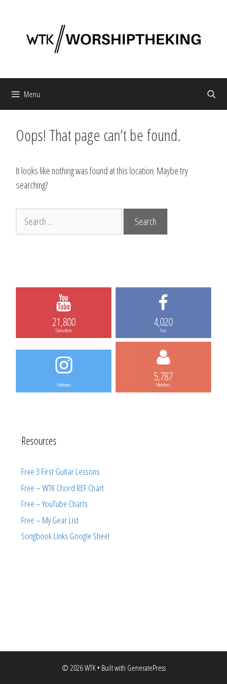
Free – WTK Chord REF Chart (62, 488)
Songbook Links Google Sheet (65, 536)
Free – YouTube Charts (54, 504)
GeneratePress (146, 667)
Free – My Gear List (50, 520)
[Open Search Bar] (211, 94)
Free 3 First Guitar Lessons (60, 471)
